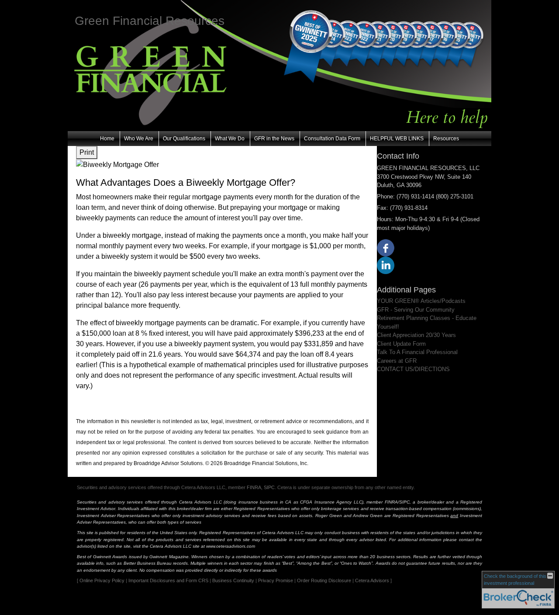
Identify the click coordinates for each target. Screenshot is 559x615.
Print (86, 152)
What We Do (230, 139)
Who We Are (138, 139)
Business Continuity (233, 580)
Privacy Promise (275, 580)
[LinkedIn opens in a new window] (385, 265)
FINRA (254, 487)
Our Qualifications (184, 139)
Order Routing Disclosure (324, 580)
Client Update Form (401, 344)
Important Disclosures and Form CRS (168, 580)
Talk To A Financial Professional (417, 352)
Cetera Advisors (372, 580)
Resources (446, 139)
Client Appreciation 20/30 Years (416, 335)
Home (107, 139)
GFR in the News (274, 139)
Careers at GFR (397, 361)
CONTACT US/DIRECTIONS (413, 369)
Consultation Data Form (332, 139)
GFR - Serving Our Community (416, 309)
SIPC (269, 487)
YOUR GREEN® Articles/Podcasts (421, 301)
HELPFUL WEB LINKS (397, 139)
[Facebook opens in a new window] (385, 247)
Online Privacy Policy (101, 580)
